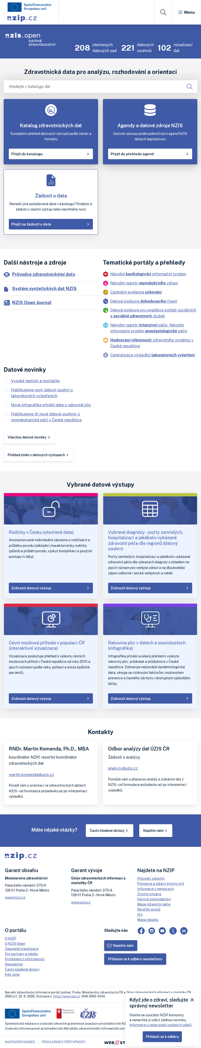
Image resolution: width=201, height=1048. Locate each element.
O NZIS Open (15, 943)
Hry (140, 914)
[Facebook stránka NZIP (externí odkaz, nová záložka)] (141, 931)
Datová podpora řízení (143, 301)
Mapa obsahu (147, 920)
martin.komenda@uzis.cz (31, 774)
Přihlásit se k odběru (162, 1036)
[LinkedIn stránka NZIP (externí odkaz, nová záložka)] (184, 931)
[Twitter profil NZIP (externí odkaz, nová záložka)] (173, 931)
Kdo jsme (12, 974)
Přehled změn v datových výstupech (36, 455)
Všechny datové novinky (27, 437)
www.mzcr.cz (15, 897)
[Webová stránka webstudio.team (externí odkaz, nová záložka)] (120, 1042)
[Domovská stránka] (29, 7)
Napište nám (153, 830)
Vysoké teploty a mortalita (35, 380)
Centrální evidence (136, 292)
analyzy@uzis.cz (123, 768)
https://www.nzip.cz (66, 996)
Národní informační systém (148, 273)
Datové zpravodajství (154, 899)
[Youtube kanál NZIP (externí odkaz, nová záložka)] (162, 931)
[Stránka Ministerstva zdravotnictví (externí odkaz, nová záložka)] (66, 1014)
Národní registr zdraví (144, 283)
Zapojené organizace (21, 949)
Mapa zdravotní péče (153, 904)
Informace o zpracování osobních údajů (160, 1025)
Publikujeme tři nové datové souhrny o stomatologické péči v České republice (46, 416)
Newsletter (14, 964)
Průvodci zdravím (150, 878)
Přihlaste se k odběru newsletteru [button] (135, 959)
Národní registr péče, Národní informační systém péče (148, 328)
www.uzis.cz (80, 902)
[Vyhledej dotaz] (189, 86)
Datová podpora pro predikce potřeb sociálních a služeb (153, 313)
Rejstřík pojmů (148, 909)
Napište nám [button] (123, 945)
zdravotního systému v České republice (151, 343)
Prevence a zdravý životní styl (160, 883)
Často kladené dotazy (107, 830)
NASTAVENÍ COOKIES (20, 1042)
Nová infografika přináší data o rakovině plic (51, 404)
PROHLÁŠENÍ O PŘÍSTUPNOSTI (63, 1042)
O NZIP (10, 938)
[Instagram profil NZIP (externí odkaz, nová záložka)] (151, 930)
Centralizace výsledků (152, 355)
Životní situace (149, 894)
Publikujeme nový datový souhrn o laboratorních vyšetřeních (42, 392)
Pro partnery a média (21, 954)
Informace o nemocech (155, 889)
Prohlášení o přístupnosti (25, 959)
